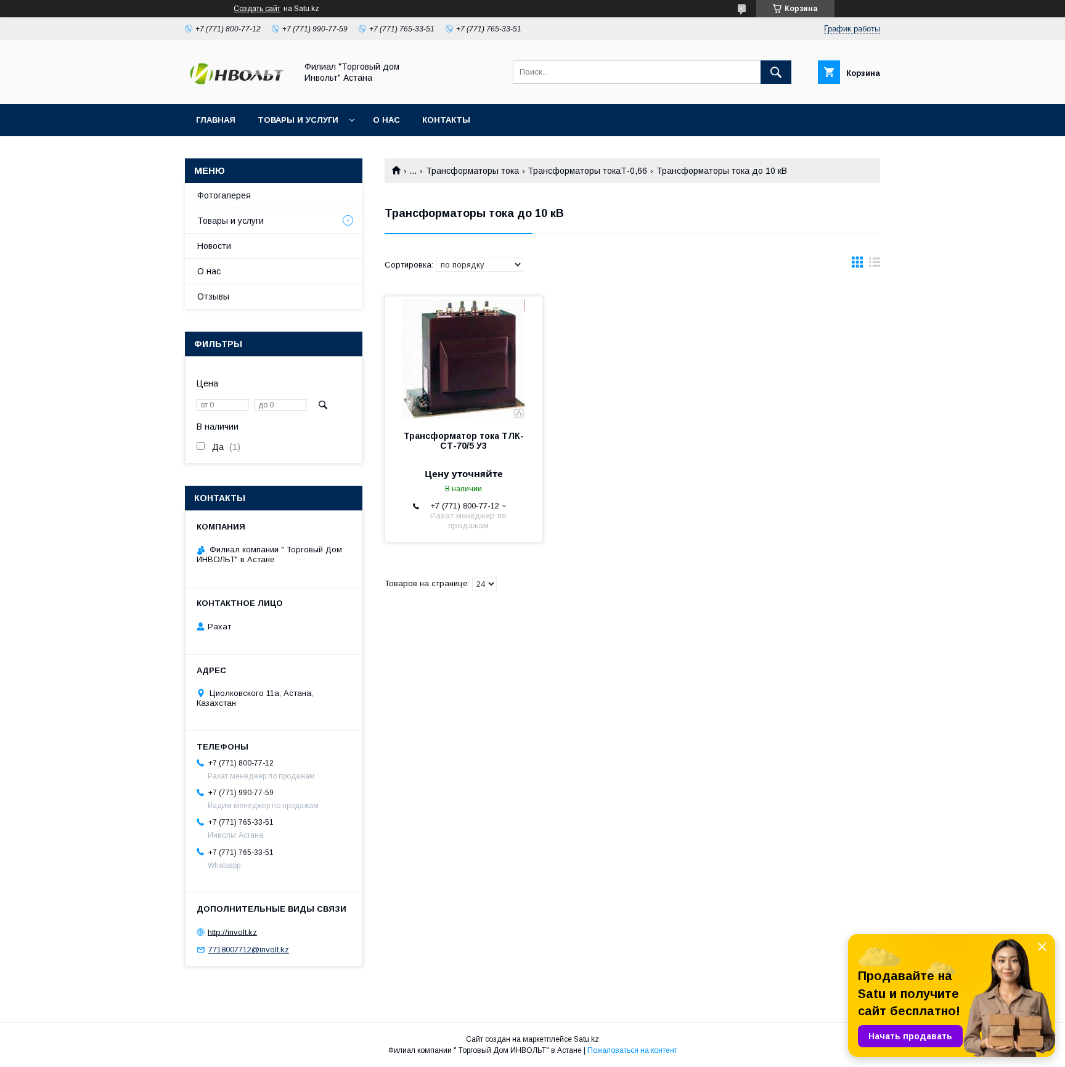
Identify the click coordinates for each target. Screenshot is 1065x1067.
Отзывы (213, 296)
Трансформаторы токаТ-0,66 (587, 171)
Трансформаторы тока (472, 171)
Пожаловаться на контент (632, 1050)
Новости (214, 246)
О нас (386, 120)
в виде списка (874, 265)
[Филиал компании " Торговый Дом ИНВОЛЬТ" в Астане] (237, 88)
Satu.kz (586, 1039)
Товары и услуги (298, 120)
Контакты (446, 120)
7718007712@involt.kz (248, 949)
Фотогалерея (224, 195)
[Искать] (776, 72)
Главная (215, 120)
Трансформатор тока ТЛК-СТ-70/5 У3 (464, 441)
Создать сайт (257, 8)
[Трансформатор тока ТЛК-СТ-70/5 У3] (463, 358)
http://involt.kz (232, 931)
